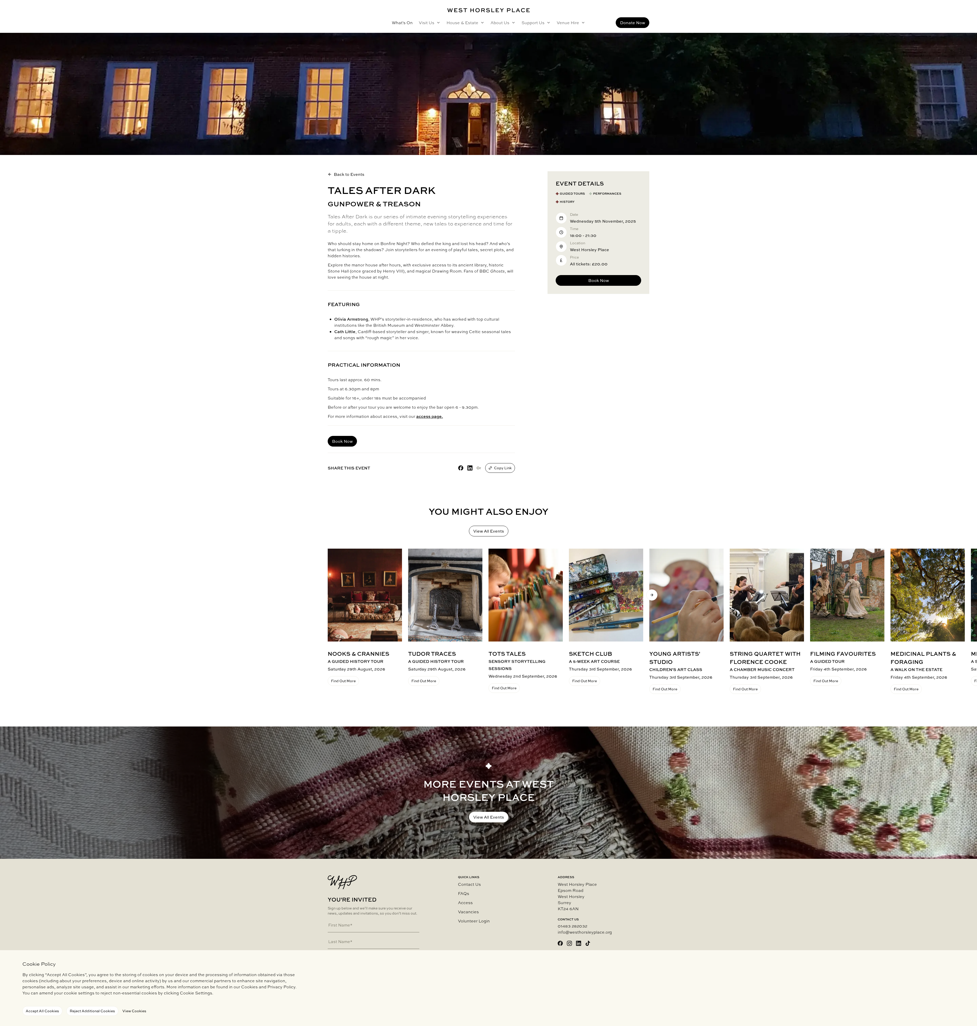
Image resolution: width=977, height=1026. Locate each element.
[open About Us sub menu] (512, 23)
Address (566, 877)
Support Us (533, 22)
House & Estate (462, 22)
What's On (402, 22)
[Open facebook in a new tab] (560, 943)
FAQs (463, 893)
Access (465, 902)
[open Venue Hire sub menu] (582, 23)
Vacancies (468, 912)
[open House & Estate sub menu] (481, 23)
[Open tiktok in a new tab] (587, 943)
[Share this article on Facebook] (460, 468)
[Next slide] (651, 595)
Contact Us (469, 884)
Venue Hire (568, 22)
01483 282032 (572, 926)
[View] (365, 595)
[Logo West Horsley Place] (488, 10)
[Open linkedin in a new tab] (578, 943)
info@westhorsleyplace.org (585, 932)
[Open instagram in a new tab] (569, 943)
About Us (500, 22)
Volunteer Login (474, 921)
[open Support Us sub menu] (547, 23)
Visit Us (426, 22)
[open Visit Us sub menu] (437, 23)
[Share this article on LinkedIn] (469, 468)
